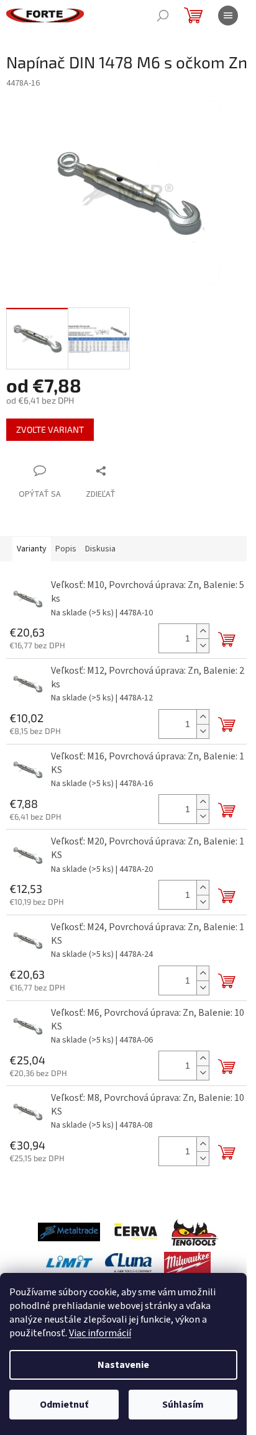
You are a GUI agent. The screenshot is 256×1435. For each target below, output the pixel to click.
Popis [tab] (65, 549)
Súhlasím (183, 1404)
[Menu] (228, 15)
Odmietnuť (64, 1404)
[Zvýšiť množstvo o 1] (202, 631)
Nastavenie (123, 1365)
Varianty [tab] (32, 549)
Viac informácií (100, 1333)
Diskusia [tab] (100, 549)
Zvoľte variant (50, 429)
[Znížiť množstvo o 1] (202, 645)
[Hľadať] (162, 15)
